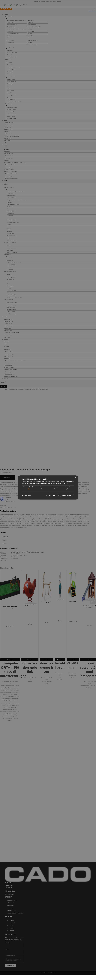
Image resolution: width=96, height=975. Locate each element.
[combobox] (73, 477)
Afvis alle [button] (52, 495)
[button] (26, 495)
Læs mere (65, 483)
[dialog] (48, 487)
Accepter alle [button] (66, 495)
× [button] (75, 477)
